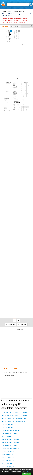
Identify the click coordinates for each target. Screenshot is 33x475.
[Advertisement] (16, 59)
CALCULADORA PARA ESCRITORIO (16, 372)
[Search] (31, 4)
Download (11, 324)
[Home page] (3, 4)
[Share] (31, 26)
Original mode (15, 26)
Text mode (5, 26)
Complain (23, 324)
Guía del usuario (9, 375)
